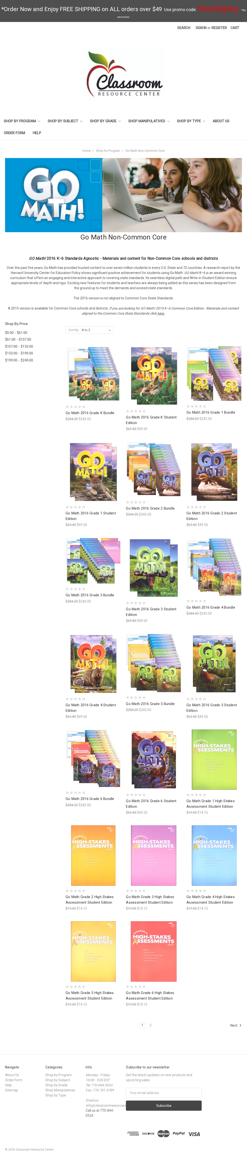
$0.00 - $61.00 (16, 333)
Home (86, 150)
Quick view (93, 365)
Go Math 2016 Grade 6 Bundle (90, 799)
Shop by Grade (103, 121)
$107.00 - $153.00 (19, 346)
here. (161, 313)
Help (37, 133)
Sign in (201, 28)
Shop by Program (20, 121)
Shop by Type (189, 121)
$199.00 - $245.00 (19, 360)
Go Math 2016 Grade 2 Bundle (150, 508)
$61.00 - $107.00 (18, 339)
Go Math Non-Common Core (145, 150)
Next (234, 1025)
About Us (221, 121)
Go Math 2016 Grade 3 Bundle (90, 595)
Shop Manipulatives (147, 121)
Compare (91, 374)
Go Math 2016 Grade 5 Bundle (150, 704)
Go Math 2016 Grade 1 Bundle (210, 412)
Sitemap (11, 1090)
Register (219, 28)
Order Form (14, 133)
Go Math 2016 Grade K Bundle (90, 413)
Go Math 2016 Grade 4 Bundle (210, 607)
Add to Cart (93, 382)
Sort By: (74, 330)
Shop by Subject (63, 121)
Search (183, 28)
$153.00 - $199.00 (19, 353)
